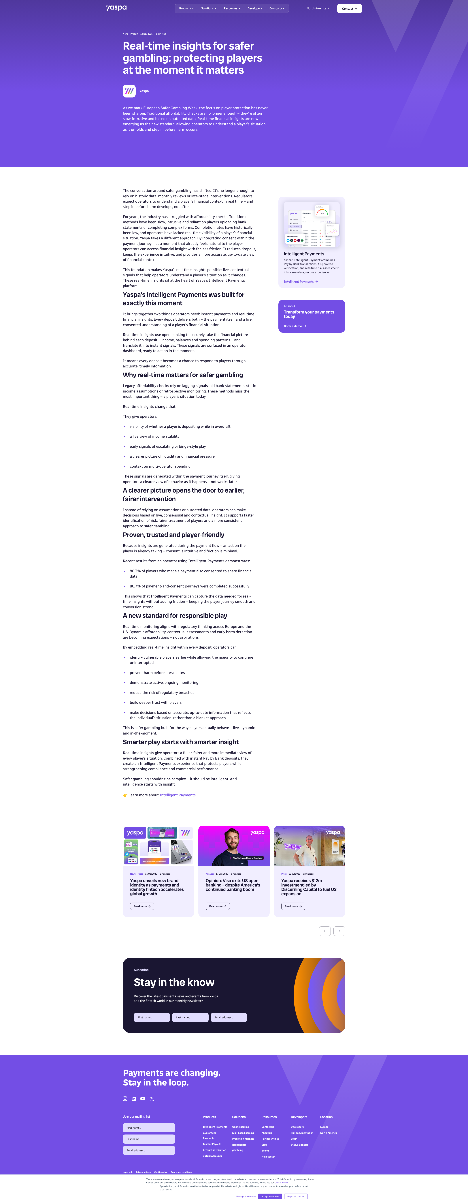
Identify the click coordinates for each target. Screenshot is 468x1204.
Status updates (299, 1144)
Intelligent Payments (178, 795)
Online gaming (240, 1126)
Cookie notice (160, 1172)
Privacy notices (143, 1172)
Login (294, 1138)
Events (265, 1150)
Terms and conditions (181, 1172)
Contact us (268, 1126)
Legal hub (127, 1172)
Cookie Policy (281, 1182)
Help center (268, 1156)
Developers (297, 1126)
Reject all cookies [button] (295, 1196)
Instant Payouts (212, 1144)
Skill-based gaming (243, 1132)
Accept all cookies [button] (270, 1196)
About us (267, 1132)
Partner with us (270, 1138)
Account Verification (214, 1150)
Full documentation (302, 1132)
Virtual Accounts (212, 1156)
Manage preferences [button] (246, 1196)
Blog (264, 1144)
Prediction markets (243, 1138)
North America (328, 1132)
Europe (324, 1126)
